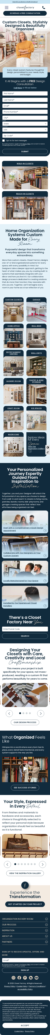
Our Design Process (25, 722)
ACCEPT (25, 1025)
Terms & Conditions (37, 986)
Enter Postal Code (11, 629)
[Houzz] (31, 977)
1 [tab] (20, 713)
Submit (25, 151)
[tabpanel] (25, 695)
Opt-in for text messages (16, 140)
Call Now (18, 88)
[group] (25, 769)
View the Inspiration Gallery (25, 873)
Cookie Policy (19, 1031)
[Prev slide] (9, 713)
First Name (9, 93)
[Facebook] (19, 977)
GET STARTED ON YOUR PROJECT (25, 904)
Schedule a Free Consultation (25, 13)
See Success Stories (25, 787)
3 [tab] (27, 713)
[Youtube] (36, 977)
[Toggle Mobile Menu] (5, 7)
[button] (25, 919)
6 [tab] (31, 864)
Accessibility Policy (25, 989)
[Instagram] (13, 977)
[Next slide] (41, 713)
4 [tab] (30, 713)
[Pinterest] (25, 977)
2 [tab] (23, 713)
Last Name (9, 100)
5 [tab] (28, 864)
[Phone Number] (45, 7)
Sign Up (25, 970)
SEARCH (25, 636)
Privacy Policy (29, 1031)
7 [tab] (35, 864)
